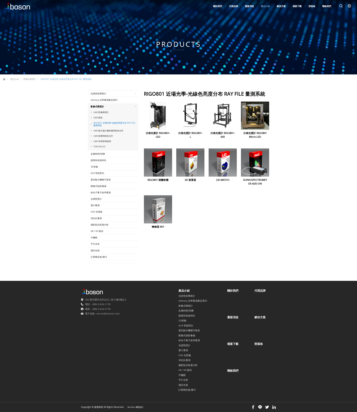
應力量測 (95, 205)
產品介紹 (265, 6)
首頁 (4, 79)
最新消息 (249, 6)
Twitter (267, 407)
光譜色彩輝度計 (98, 93)
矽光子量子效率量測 (101, 192)
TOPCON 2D (99, 146)
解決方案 (281, 6)
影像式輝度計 (29, 79)
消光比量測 (96, 218)
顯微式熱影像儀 (98, 186)
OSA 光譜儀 (96, 211)
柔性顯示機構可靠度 (101, 179)
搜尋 (340, 6)
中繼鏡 (94, 237)
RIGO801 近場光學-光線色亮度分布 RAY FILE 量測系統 (114, 124)
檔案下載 (297, 6)
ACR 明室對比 (97, 173)
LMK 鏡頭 (97, 117)
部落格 (312, 6)
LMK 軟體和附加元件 (103, 135)
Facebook (253, 407)
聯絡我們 (326, 6)
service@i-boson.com (108, 313)
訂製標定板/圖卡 (99, 256)
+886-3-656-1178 (101, 304)
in (274, 407)
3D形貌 (94, 166)
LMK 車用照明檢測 (102, 141)
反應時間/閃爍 (98, 153)
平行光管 (95, 243)
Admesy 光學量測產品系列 (104, 99)
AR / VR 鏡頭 (97, 231)
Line (260, 407)
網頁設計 (139, 407)
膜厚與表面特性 (98, 160)
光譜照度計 (96, 198)
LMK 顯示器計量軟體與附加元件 (108, 130)
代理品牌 (233, 6)
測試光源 (95, 250)
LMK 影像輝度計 (101, 112)
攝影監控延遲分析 (99, 224)
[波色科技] (18, 6)
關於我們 (217, 6)
